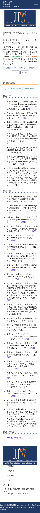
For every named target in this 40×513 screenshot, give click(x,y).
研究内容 (22, 68)
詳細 (29, 108)
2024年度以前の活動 (15, 437)
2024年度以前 (29, 88)
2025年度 (19, 88)
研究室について (11, 68)
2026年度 (9, 88)
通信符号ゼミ (17, 56)
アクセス (24, 72)
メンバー (15, 72)
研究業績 (31, 68)
